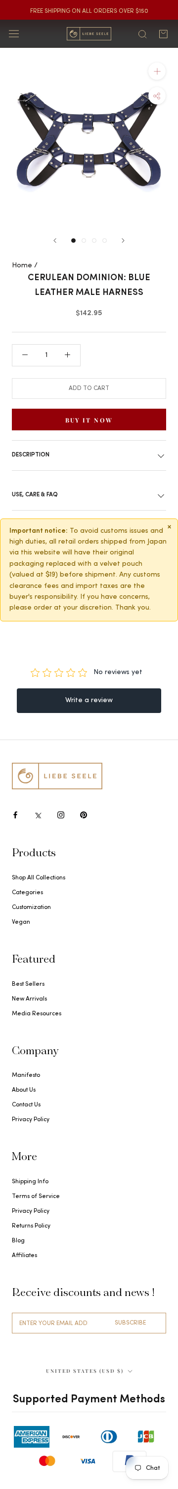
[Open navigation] (14, 33)
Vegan (21, 922)
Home (22, 265)
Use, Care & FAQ (35, 495)
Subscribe (130, 1323)
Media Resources (36, 1014)
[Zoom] (157, 71)
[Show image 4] (104, 240)
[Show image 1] (73, 240)
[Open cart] (163, 34)
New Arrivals (29, 999)
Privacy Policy (30, 1120)
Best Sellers (28, 984)
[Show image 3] (94, 240)
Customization (31, 907)
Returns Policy (31, 1226)
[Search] (142, 33)
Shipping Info (30, 1182)
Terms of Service (36, 1196)
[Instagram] (60, 814)
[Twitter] (38, 814)
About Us (24, 1090)
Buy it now (89, 420)
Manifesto (26, 1075)
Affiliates (24, 1256)
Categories (27, 893)
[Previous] (54, 240)
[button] (157, 95)
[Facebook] (15, 814)
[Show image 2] (84, 240)
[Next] (123, 240)
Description (30, 455)
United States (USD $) (85, 1370)
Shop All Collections (38, 878)
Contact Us (26, 1105)
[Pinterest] (83, 814)
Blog (18, 1241)
